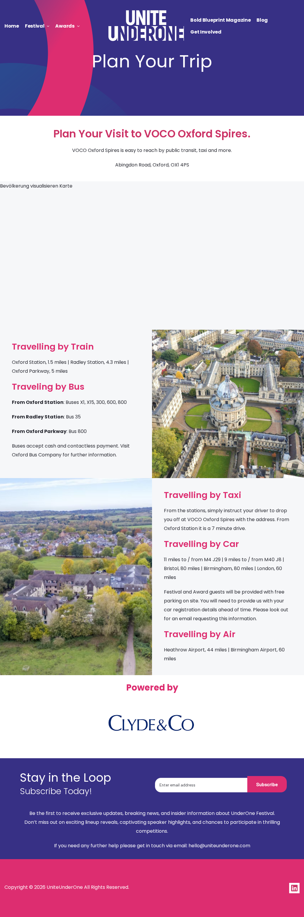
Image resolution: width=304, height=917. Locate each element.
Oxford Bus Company (36, 454)
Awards (64, 26)
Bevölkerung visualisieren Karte (36, 186)
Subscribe (267, 784)
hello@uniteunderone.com (219, 845)
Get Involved (205, 31)
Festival (35, 26)
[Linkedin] (294, 888)
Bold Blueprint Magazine (220, 20)
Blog (262, 20)
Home (11, 26)
